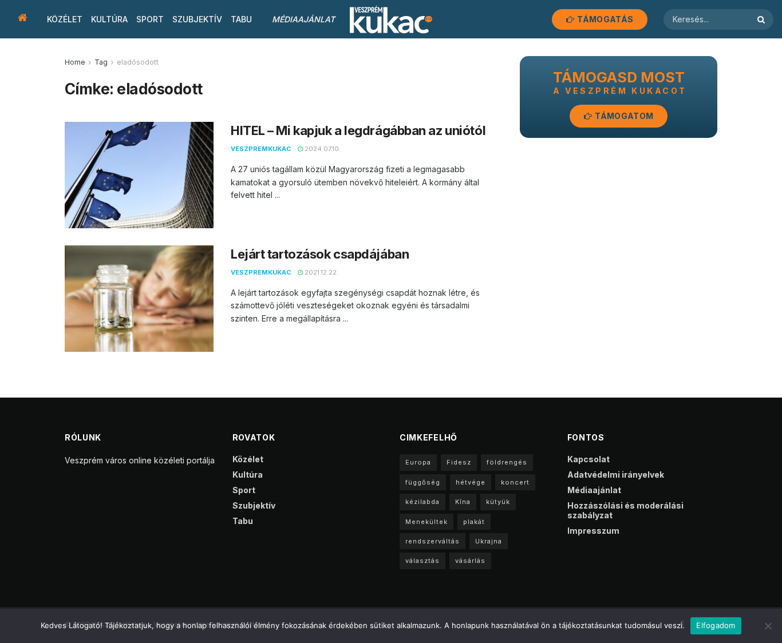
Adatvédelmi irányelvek (615, 474)
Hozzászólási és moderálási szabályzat (625, 510)
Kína (463, 502)
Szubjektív (197, 19)
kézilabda (422, 502)
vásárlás (470, 561)
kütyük (498, 502)
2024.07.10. (322, 149)
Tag (101, 62)
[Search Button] (762, 19)
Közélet (64, 19)
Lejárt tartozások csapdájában (320, 254)
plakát (474, 522)
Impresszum (593, 530)
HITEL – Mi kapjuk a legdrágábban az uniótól (358, 130)
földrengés (507, 462)
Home (75, 62)
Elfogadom (715, 625)
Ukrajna (488, 541)
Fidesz (459, 462)
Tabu (241, 19)
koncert (515, 482)
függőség (422, 482)
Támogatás (604, 19)
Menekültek (426, 522)
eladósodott (138, 62)
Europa (418, 462)
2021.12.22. (320, 272)
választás (422, 561)
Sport (150, 19)
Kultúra (109, 19)
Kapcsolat (588, 459)
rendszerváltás (432, 541)
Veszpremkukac (261, 149)
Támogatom (623, 116)
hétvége (470, 482)
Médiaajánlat (303, 19)
